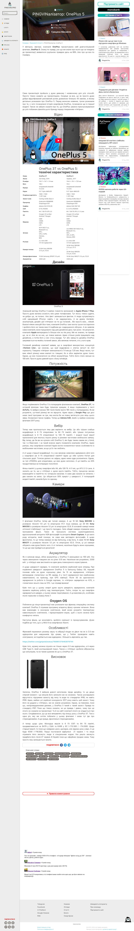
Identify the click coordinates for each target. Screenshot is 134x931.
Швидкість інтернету (10, 40)
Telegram (41, 904)
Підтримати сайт (97, 910)
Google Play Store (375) (62, 753)
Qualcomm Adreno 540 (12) (79, 756)
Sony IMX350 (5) (31, 759)
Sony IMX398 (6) (53, 759)
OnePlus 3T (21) (53, 756)
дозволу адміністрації (109, 929)
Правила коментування (59, 794)
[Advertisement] (58, 76)
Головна (25, 43)
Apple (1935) (39, 753)
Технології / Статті (36, 43)
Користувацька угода (44, 927)
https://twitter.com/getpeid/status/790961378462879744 (48, 642)
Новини (5, 19)
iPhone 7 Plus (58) (32, 756)
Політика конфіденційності (45, 929)
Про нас (6, 45)
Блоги (5, 32)
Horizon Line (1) (75, 753)
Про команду (95, 907)
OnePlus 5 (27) (64, 756)
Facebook (41, 907)
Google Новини (43, 913)
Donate (5, 49)
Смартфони (7, 36)
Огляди (5, 23)
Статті (5, 27)
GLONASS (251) (49, 753)
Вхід (4, 53)
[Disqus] (58, 822)
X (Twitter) (41, 910)
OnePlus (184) (43, 756)
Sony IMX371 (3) (42, 759)
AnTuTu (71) (30, 753)
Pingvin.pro (10, 8)
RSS (38, 916)
